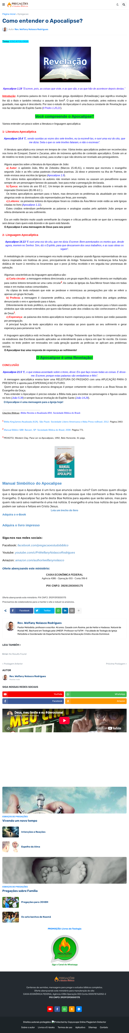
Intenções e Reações (33, 831)
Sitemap (92, 1027)
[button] (3, 4)
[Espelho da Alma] (10, 846)
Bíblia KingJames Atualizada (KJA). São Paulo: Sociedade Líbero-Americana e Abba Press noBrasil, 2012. (56, 421)
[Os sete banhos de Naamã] (10, 917)
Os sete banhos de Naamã (36, 916)
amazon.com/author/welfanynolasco (39, 560)
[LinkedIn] (65, 611)
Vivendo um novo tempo (19, 820)
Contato (104, 1027)
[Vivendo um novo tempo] (64, 800)
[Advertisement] (64, 760)
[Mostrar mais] (79, 611)
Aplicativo (80, 1027)
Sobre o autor (28, 1027)
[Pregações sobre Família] (64, 870)
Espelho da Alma (30, 846)
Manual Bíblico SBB (13, 429)
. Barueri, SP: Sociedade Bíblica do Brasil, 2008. (47, 429)
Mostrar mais (14, 679)
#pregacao (22, 14)
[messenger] (79, 1009)
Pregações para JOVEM (34, 902)
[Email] (72, 611)
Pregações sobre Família (20, 891)
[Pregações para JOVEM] (10, 902)
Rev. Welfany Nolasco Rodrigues (39, 623)
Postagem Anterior (13, 664)
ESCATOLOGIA (19, 41)
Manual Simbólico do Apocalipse (32, 483)
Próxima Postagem (115, 664)
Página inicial (8, 14)
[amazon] (72, 1009)
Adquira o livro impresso (21, 525)
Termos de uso (65, 1027)
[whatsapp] (64, 1009)
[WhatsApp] (58, 611)
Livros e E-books (46, 1027)
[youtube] (50, 1009)
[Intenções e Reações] (10, 832)
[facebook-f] (57, 1009)
